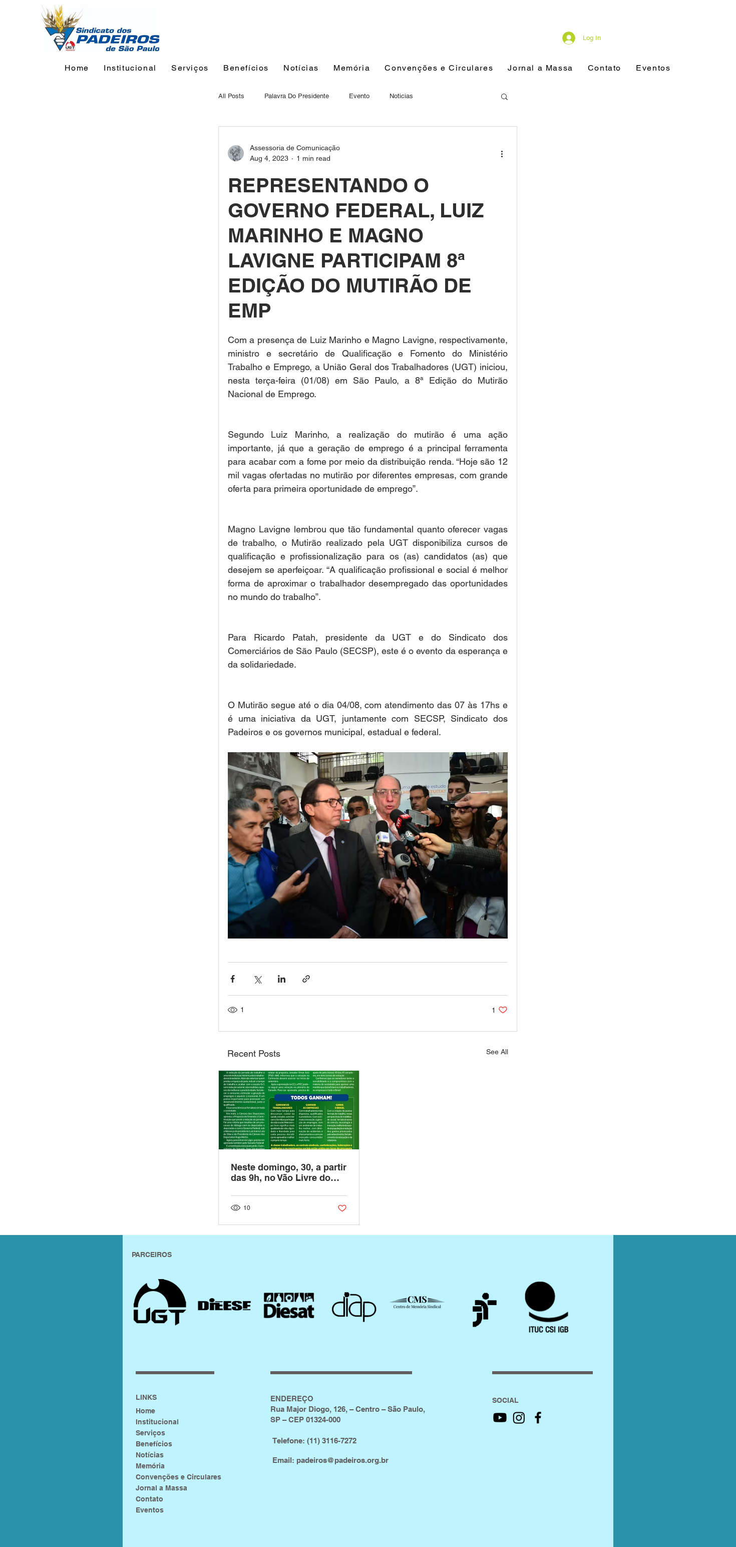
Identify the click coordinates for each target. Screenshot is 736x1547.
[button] (246, 68)
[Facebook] (538, 1417)
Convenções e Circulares (178, 1477)
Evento (359, 96)
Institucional (157, 1422)
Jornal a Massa (161, 1488)
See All (497, 1052)
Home (145, 1411)
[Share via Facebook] (232, 979)
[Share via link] (306, 979)
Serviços (150, 1433)
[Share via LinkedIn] (281, 979)
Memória (150, 1466)
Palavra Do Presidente (296, 96)
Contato (149, 1499)
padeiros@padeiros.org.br (342, 1460)
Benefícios (154, 1444)
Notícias (150, 1455)
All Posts (231, 96)
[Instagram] (519, 1417)
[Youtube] (500, 1417)
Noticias (401, 96)
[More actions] (502, 153)
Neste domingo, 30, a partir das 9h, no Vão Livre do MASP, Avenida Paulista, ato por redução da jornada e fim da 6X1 (288, 1172)
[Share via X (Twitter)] (257, 979)
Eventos (150, 1510)
